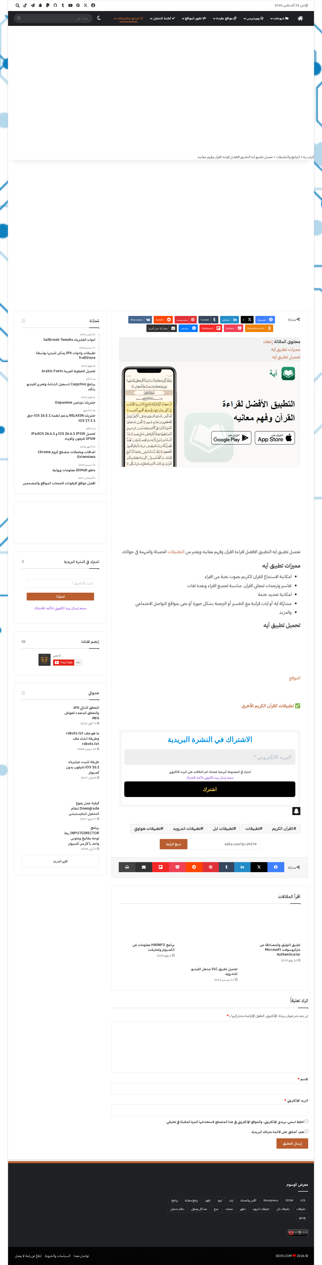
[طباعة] (127, 867)
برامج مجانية (191, 1200)
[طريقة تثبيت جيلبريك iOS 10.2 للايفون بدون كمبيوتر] (40, 778)
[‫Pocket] (177, 867)
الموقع (294, 677)
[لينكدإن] (242, 867)
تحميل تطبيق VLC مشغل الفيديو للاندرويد (214, 971)
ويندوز (302, 1217)
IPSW (289, 1200)
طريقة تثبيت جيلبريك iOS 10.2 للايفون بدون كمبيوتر (82, 767)
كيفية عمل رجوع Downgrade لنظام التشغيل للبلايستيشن (84, 808)
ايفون (208, 1200)
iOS (302, 1200)
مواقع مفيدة (224, 18)
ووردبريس (253, 18)
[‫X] (259, 867)
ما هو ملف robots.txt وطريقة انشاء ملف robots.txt (82, 738)
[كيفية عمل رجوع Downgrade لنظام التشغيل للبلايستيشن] (40, 811)
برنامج (175, 1200)
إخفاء (268, 341)
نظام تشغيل (177, 1209)
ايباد (231, 1200)
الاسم (303, 1079)
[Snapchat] (209, 811)
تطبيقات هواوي (147, 829)
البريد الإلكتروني (296, 1100)
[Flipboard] (160, 867)
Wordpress (270, 1200)
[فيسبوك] (275, 867)
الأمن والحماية (248, 1200)
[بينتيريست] (211, 867)
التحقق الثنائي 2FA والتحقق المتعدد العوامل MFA (81, 713)
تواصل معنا (81, 1255)
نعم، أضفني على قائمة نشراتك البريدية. (278, 1132)
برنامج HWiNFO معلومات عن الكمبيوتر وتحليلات (153, 947)
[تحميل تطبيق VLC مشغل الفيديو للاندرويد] (209, 936)
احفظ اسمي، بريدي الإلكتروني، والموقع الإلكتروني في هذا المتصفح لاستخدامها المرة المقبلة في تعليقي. (235, 1121)
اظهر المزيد (60, 861)
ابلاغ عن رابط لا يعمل (28, 1255)
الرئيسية (308, 157)
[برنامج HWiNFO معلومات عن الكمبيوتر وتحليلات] (147, 924)
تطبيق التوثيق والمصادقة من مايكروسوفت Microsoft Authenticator (280, 949)
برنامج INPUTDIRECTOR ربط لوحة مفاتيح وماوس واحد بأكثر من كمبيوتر (81, 835)
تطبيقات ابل (223, 829)
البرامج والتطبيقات (128, 18)
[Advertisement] (161, 116)
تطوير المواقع (193, 18)
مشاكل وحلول (199, 1209)
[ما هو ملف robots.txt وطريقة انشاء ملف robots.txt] (40, 743)
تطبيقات (253, 829)
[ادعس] (195, 52)
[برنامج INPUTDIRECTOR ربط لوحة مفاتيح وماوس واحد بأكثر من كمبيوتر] (40, 837)
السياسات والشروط (57, 1255)
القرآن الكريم (282, 829)
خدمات (229, 1209)
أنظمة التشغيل (162, 18)
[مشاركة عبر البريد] (143, 867)
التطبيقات (176, 551)
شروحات (279, 18)
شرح (216, 1209)
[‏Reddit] (194, 867)
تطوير (243, 1209)
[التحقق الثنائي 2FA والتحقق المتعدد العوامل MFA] (40, 716)
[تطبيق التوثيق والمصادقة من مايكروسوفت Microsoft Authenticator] (272, 924)
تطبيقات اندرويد (186, 829)
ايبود (220, 1200)
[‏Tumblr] (226, 867)
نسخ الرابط (173, 844)
